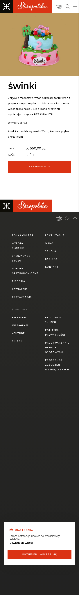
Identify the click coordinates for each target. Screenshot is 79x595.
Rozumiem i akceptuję (39, 554)
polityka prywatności (55, 332)
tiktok (17, 341)
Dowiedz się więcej (21, 542)
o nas (49, 243)
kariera (51, 259)
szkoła (50, 251)
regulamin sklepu (53, 320)
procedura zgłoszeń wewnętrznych (56, 365)
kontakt (51, 267)
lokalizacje (54, 235)
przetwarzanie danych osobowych (56, 347)
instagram (20, 325)
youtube (18, 333)
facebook (19, 317)
